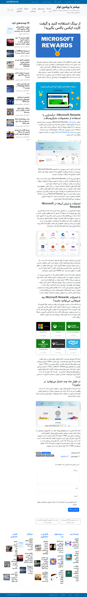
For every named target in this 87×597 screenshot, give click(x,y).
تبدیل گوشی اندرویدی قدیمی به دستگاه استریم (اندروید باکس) (21, 132)
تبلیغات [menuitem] (63, 595)
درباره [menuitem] (70, 595)
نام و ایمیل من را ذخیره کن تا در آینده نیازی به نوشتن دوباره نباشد (57, 503)
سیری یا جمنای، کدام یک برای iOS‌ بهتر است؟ (22, 75)
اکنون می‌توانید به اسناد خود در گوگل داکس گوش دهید (60, 576)
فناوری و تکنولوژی (44, 535)
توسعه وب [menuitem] (49, 10)
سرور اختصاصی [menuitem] (46, 2)
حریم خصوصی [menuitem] (53, 595)
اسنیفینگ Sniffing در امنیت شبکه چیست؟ (22, 52)
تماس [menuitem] (77, 595)
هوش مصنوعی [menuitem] (33, 10)
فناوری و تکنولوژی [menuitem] (19, 10)
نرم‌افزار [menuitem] (26, 8)
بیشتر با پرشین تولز (68, 7)
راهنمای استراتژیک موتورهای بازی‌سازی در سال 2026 (21, 99)
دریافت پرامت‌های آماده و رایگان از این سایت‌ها (22, 110)
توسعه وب (74, 534)
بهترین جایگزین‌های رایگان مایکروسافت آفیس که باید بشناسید (21, 29)
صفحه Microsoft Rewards (64, 132)
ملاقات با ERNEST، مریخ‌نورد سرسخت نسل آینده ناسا (45, 577)
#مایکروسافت (49, 456)
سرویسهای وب (46, 453)
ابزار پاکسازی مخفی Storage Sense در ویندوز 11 (22, 86)
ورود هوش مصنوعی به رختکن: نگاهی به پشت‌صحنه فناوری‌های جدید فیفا (44, 563)
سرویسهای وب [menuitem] (41, 10)
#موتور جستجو (40, 456)
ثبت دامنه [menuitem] (77, 2)
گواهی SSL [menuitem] (57, 2)
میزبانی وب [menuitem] (67, 2)
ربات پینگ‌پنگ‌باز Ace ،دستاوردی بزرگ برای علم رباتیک (22, 121)
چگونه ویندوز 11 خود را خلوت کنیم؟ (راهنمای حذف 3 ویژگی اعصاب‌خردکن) (22, 41)
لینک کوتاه (63, 456)
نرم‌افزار (30, 534)
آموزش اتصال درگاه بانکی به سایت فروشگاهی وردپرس (75, 543)
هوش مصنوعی (14, 535)
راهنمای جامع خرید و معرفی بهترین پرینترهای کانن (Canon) (22, 63)
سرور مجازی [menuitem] (35, 2)
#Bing (38, 453)
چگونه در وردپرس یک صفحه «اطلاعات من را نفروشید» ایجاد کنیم (76, 573)
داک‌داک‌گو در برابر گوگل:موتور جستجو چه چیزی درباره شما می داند (60, 546)
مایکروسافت (72, 122)
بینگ (67, 277)
